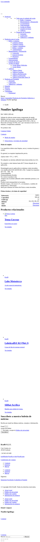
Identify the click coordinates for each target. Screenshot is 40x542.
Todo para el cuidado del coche (25, 18)
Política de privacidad (22, 430)
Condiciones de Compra (8, 460)
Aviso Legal (8, 490)
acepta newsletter (6, 428)
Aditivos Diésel (17, 70)
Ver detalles (8, 227)
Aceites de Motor (25, 27)
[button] (6, 131)
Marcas (7, 466)
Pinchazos (15, 56)
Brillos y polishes (17, 48)
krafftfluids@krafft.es (7, 456)
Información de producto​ (12, 495)
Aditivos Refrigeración (19, 74)
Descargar (36, 203)
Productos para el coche (12, 39)
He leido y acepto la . (16, 430)
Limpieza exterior (17, 44)
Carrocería (15, 53)
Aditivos (22, 30)
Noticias (7, 88)
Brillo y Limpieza (25, 20)
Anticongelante (25, 25)
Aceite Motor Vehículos (19, 65)
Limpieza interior (17, 42)
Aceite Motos (16, 67)
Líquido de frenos (25, 29)
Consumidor (8, 98)
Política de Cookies (11, 494)
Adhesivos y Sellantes (27, 37)
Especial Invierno (17, 55)
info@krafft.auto (19, 456)
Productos (8, 16)
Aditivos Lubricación (18, 75)
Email (3, 426)
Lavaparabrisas (24, 23)
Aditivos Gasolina (17, 72)
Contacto (7, 89)
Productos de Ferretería (23, 32)
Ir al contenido (5, 1)
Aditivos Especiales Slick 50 (21, 77)
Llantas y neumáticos (18, 46)
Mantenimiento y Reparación (29, 22)
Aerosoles (23, 34)
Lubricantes (23, 36)
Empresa (7, 86)
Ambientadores (17, 49)
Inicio (2, 98)
